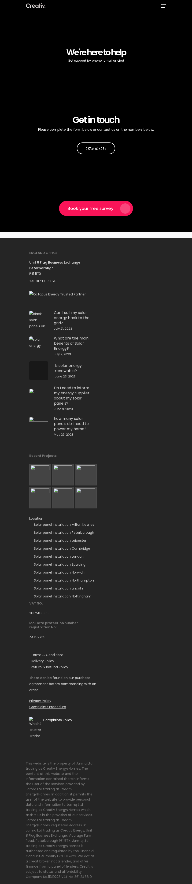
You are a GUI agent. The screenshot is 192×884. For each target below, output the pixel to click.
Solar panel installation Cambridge (62, 548)
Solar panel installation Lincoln (58, 588)
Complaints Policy (57, 720)
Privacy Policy (40, 700)
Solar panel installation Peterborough (64, 532)
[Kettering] (40, 474)
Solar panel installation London (59, 556)
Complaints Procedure (47, 707)
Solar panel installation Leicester (60, 540)
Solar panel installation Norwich (59, 572)
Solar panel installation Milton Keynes (64, 524)
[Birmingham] (86, 497)
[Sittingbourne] (40, 497)
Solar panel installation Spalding (59, 564)
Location (36, 518)
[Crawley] (63, 497)
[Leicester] (63, 474)
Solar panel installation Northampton (64, 580)
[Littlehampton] (86, 474)
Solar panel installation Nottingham (62, 596)
